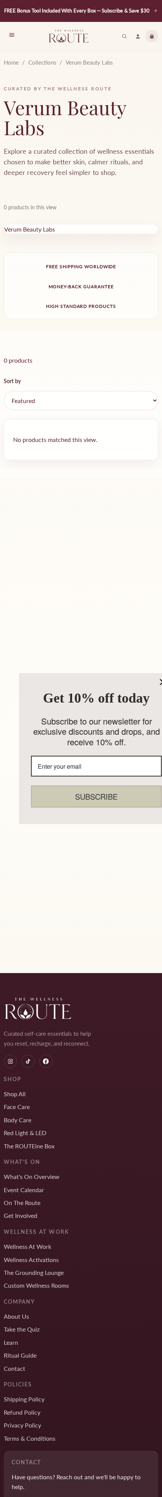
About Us (16, 1316)
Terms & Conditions (29, 1438)
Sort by (12, 381)
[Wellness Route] (68, 36)
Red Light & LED (25, 1132)
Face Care (17, 1106)
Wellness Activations (31, 1259)
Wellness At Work (27, 1246)
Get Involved (20, 1215)
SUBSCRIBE (82, 796)
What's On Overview (32, 1176)
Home (11, 62)
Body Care (17, 1119)
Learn (11, 1342)
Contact (14, 1368)
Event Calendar (24, 1189)
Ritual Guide (20, 1355)
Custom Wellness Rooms (36, 1285)
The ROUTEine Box (29, 1145)
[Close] (148, 682)
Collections (42, 62)
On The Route (22, 1202)
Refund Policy (22, 1412)
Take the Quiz (22, 1329)
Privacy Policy (22, 1425)
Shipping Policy (24, 1399)
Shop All (15, 1093)
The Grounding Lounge (34, 1272)
